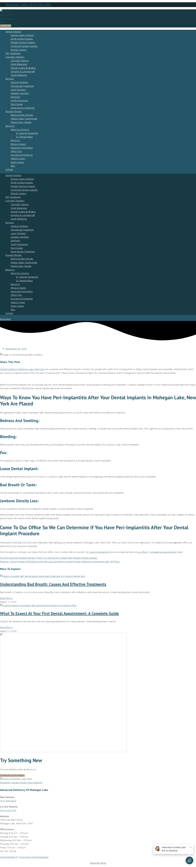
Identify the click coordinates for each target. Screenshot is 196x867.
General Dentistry (19, 82)
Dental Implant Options (22, 35)
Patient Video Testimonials (24, 118)
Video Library (17, 162)
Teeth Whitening (19, 75)
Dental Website (7, 857)
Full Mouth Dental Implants (24, 46)
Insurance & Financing (22, 154)
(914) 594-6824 (8, 800)
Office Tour (16, 151)
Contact (9, 169)
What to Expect (18, 144)
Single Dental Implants (22, 38)
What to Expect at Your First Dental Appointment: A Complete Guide (59, 613)
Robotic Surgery (19, 49)
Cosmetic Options (20, 60)
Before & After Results (22, 114)
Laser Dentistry (18, 89)
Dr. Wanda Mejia (24, 136)
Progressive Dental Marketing (34, 857)
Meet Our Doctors (20, 129)
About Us (10, 125)
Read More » (6, 598)
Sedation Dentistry (20, 93)
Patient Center (18, 158)
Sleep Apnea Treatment (23, 107)
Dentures (15, 96)
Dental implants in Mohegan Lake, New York (22, 369)
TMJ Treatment (13, 53)
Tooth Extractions (19, 100)
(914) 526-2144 (8, 810)
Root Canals (17, 104)
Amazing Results (13, 111)
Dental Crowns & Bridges (23, 67)
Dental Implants (13, 31)
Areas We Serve (98, 862)
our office (142, 552)
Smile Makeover (19, 64)
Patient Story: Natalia (21, 122)
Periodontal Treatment (22, 86)
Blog (13, 165)
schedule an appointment (163, 552)
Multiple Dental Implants (23, 42)
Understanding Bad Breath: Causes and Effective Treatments (53, 584)
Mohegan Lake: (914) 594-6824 (28, 5)
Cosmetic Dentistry (15, 56)
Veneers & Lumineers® (23, 71)
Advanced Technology (22, 147)
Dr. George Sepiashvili (27, 133)
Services (9, 78)
